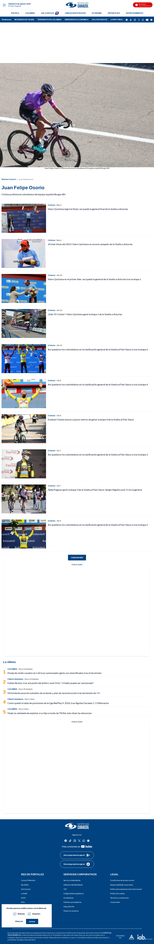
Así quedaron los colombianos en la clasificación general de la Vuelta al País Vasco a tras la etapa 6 (98, 349)
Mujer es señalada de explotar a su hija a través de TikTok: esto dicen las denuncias (50, 713)
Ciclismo (51, 205)
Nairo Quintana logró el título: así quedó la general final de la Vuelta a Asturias (88, 209)
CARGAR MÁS (77, 557)
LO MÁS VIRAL (116, 19)
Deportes (36, 914)
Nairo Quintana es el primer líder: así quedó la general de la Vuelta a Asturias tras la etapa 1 (94, 279)
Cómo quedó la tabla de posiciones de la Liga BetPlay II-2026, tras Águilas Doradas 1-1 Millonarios (58, 703)
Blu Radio (25, 885)
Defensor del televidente (73, 885)
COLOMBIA (30, 13)
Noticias (21, 914)
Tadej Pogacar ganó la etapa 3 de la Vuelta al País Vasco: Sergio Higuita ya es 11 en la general (95, 489)
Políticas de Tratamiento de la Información (83, 933)
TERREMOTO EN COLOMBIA (49, 19)
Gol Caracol (25, 889)
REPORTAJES (114, 13)
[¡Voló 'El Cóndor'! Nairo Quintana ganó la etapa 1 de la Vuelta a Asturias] (24, 323)
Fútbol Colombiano (15, 679)
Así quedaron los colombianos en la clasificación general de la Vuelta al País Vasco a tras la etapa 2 (98, 524)
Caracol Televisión (28, 880)
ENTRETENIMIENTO (134, 13)
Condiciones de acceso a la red (122, 880)
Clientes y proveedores (72, 902)
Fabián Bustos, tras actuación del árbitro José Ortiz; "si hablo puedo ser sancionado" (51, 683)
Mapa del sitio (68, 906)
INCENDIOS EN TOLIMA (24, 19)
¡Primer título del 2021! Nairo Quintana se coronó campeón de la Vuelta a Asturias (90, 244)
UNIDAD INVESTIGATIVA (75, 13)
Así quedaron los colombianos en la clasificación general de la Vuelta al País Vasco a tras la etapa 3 (98, 454)
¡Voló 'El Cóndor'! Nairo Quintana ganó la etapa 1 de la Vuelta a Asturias (85, 314)
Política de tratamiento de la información (126, 889)
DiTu (23, 902)
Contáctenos (68, 898)
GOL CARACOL (47, 13)
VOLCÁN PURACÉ (99, 19)
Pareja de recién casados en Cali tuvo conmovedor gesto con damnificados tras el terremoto (55, 673)
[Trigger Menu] (4, 5)
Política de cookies (117, 893)
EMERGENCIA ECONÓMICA (77, 19)
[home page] (77, 5)
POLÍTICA (15, 13)
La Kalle (24, 893)
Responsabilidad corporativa (121, 885)
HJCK (23, 898)
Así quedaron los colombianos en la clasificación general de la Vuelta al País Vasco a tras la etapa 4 (98, 384)
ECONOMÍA (97, 13)
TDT (65, 889)
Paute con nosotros (71, 911)
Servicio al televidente (71, 880)
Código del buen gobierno (73, 893)
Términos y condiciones (119, 898)
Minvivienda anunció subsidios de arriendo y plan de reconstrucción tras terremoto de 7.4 (54, 693)
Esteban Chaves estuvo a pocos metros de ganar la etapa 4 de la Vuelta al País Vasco (91, 419)
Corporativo (115, 902)
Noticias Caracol (9, 179)
